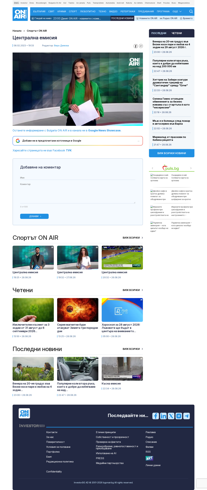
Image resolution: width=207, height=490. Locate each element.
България (39, 11)
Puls (89, 3)
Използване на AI (106, 453)
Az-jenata (80, 3)
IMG (16, 3)
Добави (33, 216)
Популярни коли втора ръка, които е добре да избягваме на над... (76, 387)
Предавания (146, 11)
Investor (24, 3)
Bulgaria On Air (55, 3)
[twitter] (171, 415)
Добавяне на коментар (40, 167)
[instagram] (178, 415)
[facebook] (155, 415)
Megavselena (184, 3)
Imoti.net (120, 3)
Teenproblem (98, 3)
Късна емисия (111, 383)
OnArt (149, 458)
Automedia (110, 3)
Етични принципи (106, 432)
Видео (113, 11)
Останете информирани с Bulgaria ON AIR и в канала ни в (67, 130)
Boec (174, 3)
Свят (51, 11)
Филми (149, 447)
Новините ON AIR (148, 18)
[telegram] (186, 415)
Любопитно (87, 11)
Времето (187, 18)
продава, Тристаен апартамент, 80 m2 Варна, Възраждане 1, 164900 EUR (181, 211)
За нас (50, 437)
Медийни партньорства (110, 463)
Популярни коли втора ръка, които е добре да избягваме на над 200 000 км (171, 63)
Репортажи (127, 11)
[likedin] (163, 415)
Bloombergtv (41, 3)
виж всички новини (171, 153)
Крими (61, 11)
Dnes (32, 3)
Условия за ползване (58, 447)
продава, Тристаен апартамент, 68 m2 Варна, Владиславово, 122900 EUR (181, 195)
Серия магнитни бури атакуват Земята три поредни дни (77, 328)
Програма (163, 11)
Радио (149, 437)
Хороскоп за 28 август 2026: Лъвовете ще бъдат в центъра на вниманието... (121, 328)
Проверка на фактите (108, 442)
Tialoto (71, 3)
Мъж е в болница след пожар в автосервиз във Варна (171, 122)
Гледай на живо (43, 18)
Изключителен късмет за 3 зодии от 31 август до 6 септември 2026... (31, 328)
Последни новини (122, 18)
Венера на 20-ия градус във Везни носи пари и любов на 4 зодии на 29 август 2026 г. (171, 44)
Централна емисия (25, 272)
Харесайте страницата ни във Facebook (42, 150)
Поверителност (55, 442)
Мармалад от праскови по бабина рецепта (169, 138)
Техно (102, 11)
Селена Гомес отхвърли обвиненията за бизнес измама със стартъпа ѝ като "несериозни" (171, 103)
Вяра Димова (61, 45)
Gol (64, 3)
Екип (49, 457)
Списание (151, 442)
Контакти (51, 432)
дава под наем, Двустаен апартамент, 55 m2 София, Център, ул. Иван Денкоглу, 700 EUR (171, 180)
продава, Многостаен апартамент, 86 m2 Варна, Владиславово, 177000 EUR (181, 227)
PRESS (100, 458)
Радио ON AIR (169, 18)
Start (159, 3)
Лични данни (153, 465)
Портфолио (53, 452)
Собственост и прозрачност (112, 437)
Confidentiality (54, 471)
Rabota (129, 3)
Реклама (151, 432)
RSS (148, 452)
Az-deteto (138, 3)
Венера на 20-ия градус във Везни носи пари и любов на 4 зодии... (32, 387)
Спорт (73, 11)
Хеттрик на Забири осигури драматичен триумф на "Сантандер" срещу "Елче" (170, 82)
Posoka (166, 3)
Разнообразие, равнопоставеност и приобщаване (117, 447)
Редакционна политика (59, 461)
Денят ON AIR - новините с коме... (77, 18)
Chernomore (150, 3)
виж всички (131, 237)
